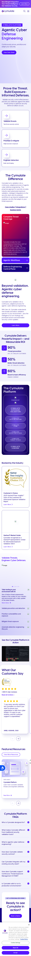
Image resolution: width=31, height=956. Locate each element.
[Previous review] (13, 738)
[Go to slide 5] (18, 586)
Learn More (24, 4)
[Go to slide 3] (15, 586)
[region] (15, 939)
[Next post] (18, 803)
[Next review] (18, 738)
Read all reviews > (8, 695)
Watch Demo (5, 603)
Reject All (15, 947)
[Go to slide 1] (12, 586)
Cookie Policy (24, 939)
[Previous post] (13, 803)
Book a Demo (15, 916)
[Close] (29, 925)
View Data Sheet (9, 52)
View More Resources (11, 754)
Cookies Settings (15, 942)
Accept (16, 952)
